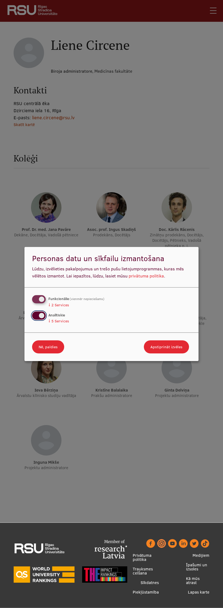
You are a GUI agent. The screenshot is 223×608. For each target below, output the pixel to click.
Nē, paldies (48, 347)
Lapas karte (198, 592)
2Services (58, 305)
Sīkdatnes (150, 582)
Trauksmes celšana (143, 571)
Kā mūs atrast (193, 580)
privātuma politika (146, 276)
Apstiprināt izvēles (166, 347)
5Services (58, 321)
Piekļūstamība (146, 592)
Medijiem (201, 555)
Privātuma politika (142, 557)
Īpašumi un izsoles (196, 567)
